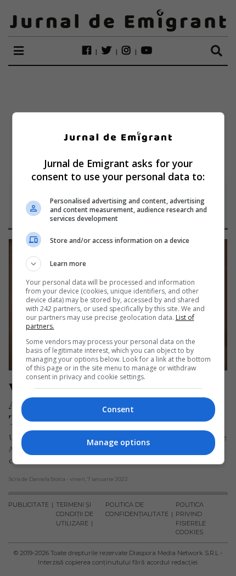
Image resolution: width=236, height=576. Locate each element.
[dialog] (118, 288)
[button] (118, 264)
